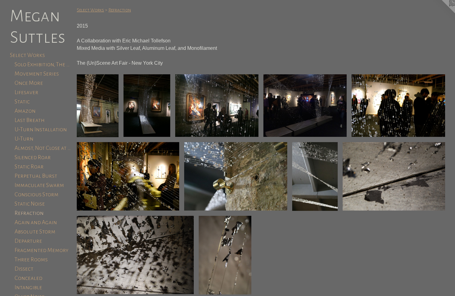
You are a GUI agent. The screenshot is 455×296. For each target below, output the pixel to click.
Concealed (28, 278)
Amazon (25, 111)
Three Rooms (31, 259)
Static (22, 101)
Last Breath (30, 120)
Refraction (29, 213)
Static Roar (29, 166)
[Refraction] (98, 105)
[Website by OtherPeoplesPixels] (442, 12)
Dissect (24, 269)
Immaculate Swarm (39, 185)
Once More (29, 83)
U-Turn (24, 139)
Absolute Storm (35, 232)
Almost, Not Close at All (43, 148)
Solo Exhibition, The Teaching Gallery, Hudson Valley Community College (43, 64)
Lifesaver (26, 92)
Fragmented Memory (41, 250)
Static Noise (30, 204)
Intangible (28, 287)
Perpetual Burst (36, 176)
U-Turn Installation (41, 129)
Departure (28, 241)
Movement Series (37, 74)
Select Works (27, 55)
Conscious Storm (36, 194)
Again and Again (36, 222)
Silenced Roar (33, 157)
